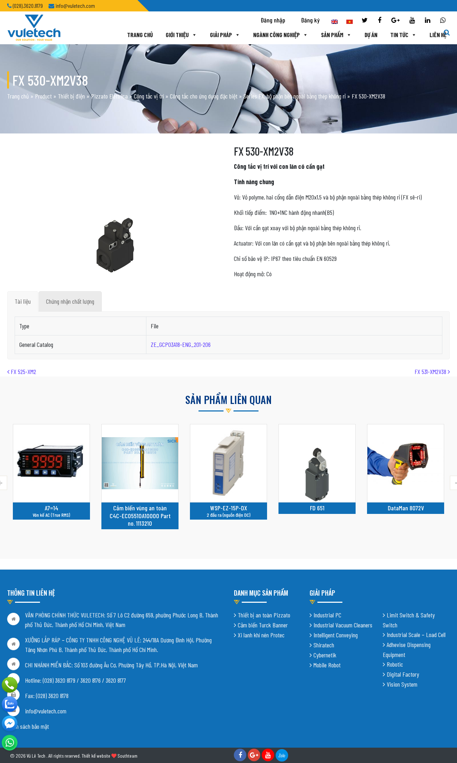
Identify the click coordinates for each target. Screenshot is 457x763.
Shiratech (323, 645)
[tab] (22, 301)
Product (43, 96)
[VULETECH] (9, 704)
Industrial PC (327, 615)
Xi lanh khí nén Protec (261, 635)
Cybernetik (324, 655)
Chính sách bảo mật (28, 726)
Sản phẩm (332, 34)
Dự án (371, 34)
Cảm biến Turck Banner (263, 625)
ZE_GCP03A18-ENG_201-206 (181, 344)
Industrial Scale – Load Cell (416, 634)
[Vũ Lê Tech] (34, 27)
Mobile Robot (327, 665)
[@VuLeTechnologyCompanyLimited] (9, 723)
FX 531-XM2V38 (431, 371)
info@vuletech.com (45, 711)
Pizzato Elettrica (109, 96)
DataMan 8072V (406, 508)
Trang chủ (140, 34)
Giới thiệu (177, 34)
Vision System (402, 684)
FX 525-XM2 (22, 371)
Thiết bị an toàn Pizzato (264, 615)
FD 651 (317, 508)
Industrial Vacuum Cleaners (342, 625)
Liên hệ (438, 34)
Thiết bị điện (71, 96)
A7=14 (51, 508)
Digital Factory (403, 674)
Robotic (395, 664)
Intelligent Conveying (335, 635)
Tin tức (399, 34)
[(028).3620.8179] (9, 685)
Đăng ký (310, 20)
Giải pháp (221, 34)
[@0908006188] (9, 743)
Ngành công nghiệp (276, 34)
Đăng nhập (273, 20)
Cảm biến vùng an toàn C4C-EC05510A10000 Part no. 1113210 (140, 515)
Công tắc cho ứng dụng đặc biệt (203, 96)
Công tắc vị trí (149, 96)
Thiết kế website (95, 756)
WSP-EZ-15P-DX (228, 508)
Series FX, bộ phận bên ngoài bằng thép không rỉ (294, 96)
